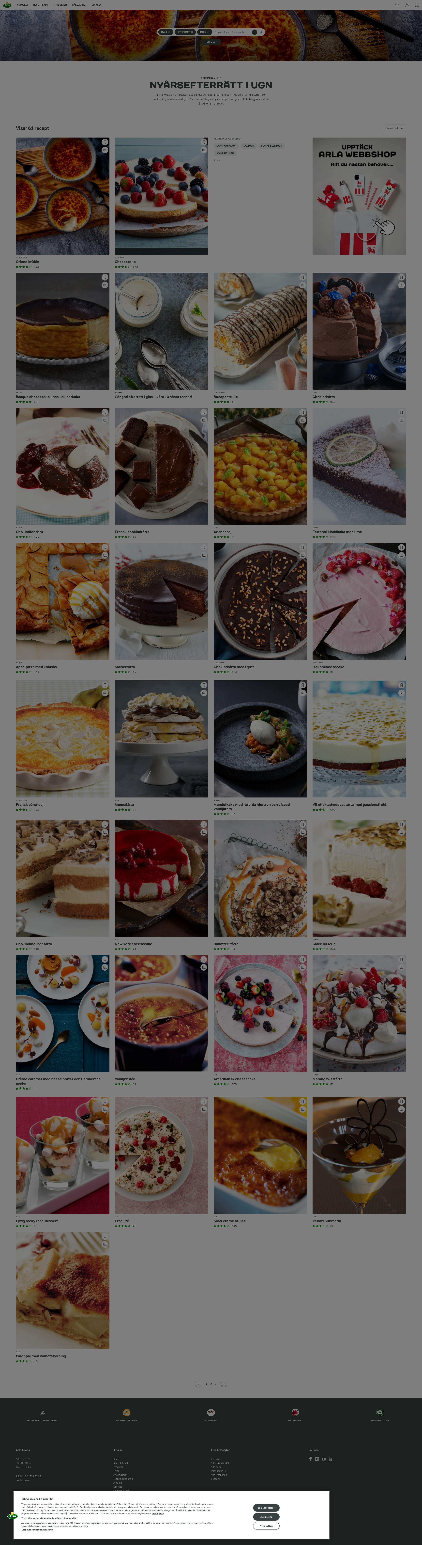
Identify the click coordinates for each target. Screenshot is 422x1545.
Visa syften (266, 1526)
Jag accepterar (266, 1507)
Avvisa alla (266, 1516)
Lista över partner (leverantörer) (37, 1530)
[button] (12, 1516)
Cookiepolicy (158, 1513)
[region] (171, 1515)
